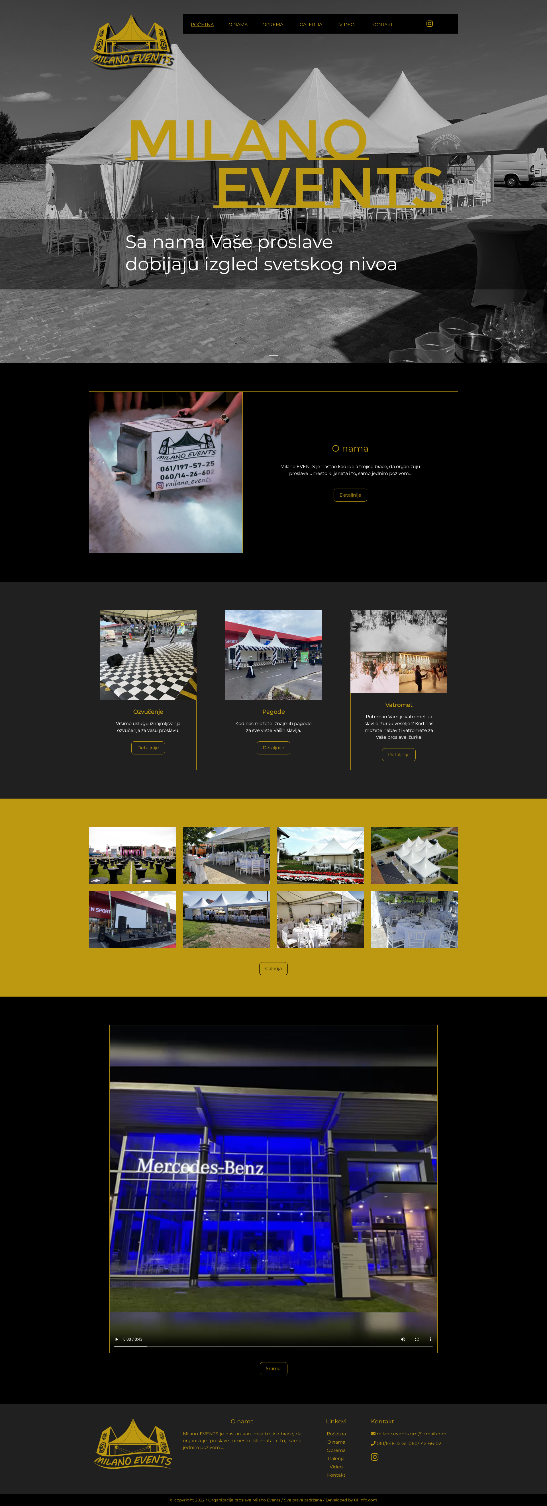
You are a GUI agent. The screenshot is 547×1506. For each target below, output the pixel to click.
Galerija (311, 24)
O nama (238, 24)
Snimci (273, 1368)
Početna (202, 24)
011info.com (365, 1500)
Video (346, 24)
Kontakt (382, 24)
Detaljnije (350, 495)
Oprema (272, 24)
